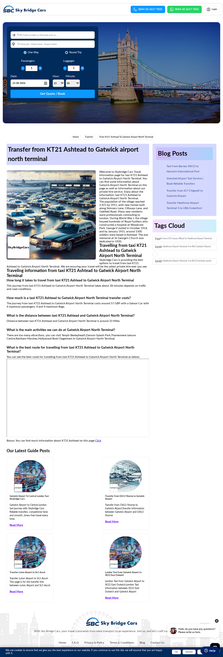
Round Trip (75, 52)
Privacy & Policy (94, 642)
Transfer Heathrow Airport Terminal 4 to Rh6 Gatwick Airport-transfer (183, 246)
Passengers (28, 60)
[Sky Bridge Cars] (111, 621)
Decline (189, 652)
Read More (16, 525)
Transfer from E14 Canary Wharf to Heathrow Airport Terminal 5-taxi (183, 238)
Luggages (68, 60)
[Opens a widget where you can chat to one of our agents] (210, 651)
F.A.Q (75, 642)
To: (18, 44)
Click (98, 440)
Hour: (56, 76)
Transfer (89, 137)
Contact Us (157, 642)
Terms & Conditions (122, 642)
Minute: (70, 76)
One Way (33, 52)
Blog (142, 642)
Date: (13, 76)
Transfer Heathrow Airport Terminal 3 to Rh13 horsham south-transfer (183, 261)
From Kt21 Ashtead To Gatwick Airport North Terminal (126, 137)
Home (76, 137)
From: (20, 35)
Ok (176, 652)
